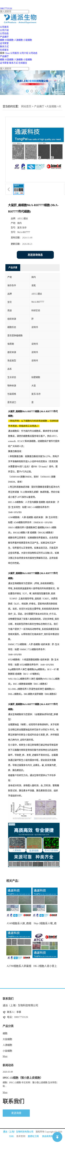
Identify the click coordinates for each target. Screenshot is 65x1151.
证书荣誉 (4, 63)
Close (7, 53)
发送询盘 (16, 1113)
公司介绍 (24, 53)
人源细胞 (18, 40)
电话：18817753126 (17, 1017)
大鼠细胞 (9, 40)
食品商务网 (47, 1136)
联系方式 (13, 63)
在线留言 (22, 63)
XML (11, 1136)
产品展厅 (4, 56)
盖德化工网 (33, 1136)
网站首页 (26, 106)
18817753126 (6, 8)
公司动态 (33, 53)
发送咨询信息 (35, 254)
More (5, 1056)
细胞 (2, 40)
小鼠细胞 (27, 40)
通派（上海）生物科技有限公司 (18, 1131)
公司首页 (14, 53)
